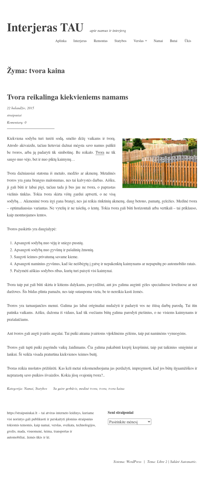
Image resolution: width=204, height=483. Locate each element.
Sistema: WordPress (127, 461)
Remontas (100, 40)
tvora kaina (116, 388)
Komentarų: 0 (16, 122)
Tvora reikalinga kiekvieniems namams (67, 97)
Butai (173, 40)
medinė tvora (88, 388)
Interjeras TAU (45, 26)
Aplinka (60, 40)
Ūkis (188, 40)
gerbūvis (71, 388)
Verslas (139, 40)
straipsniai (14, 115)
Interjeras (80, 40)
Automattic (188, 461)
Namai (158, 40)
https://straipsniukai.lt (22, 412)
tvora (102, 388)
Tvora (100, 152)
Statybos (120, 40)
